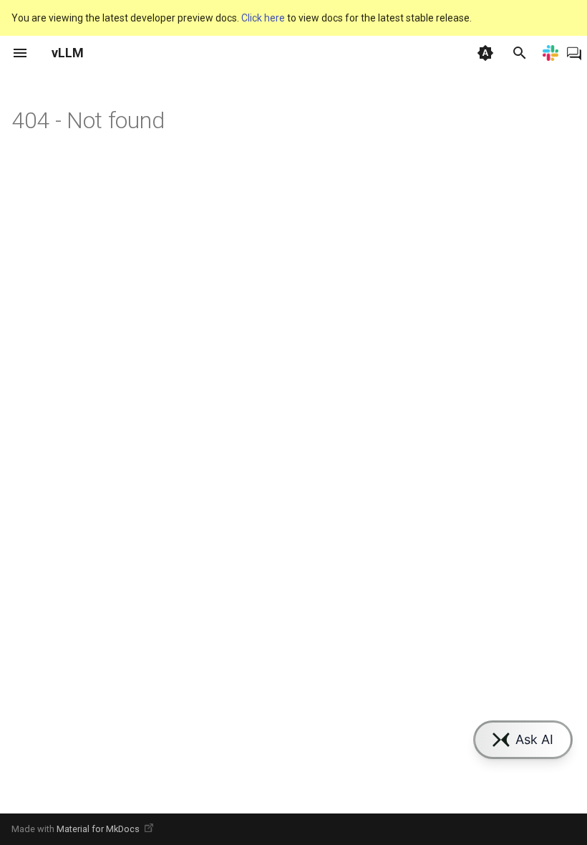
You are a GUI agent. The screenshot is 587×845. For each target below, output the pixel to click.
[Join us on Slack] (550, 53)
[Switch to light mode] (485, 53)
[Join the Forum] (574, 53)
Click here (263, 18)
